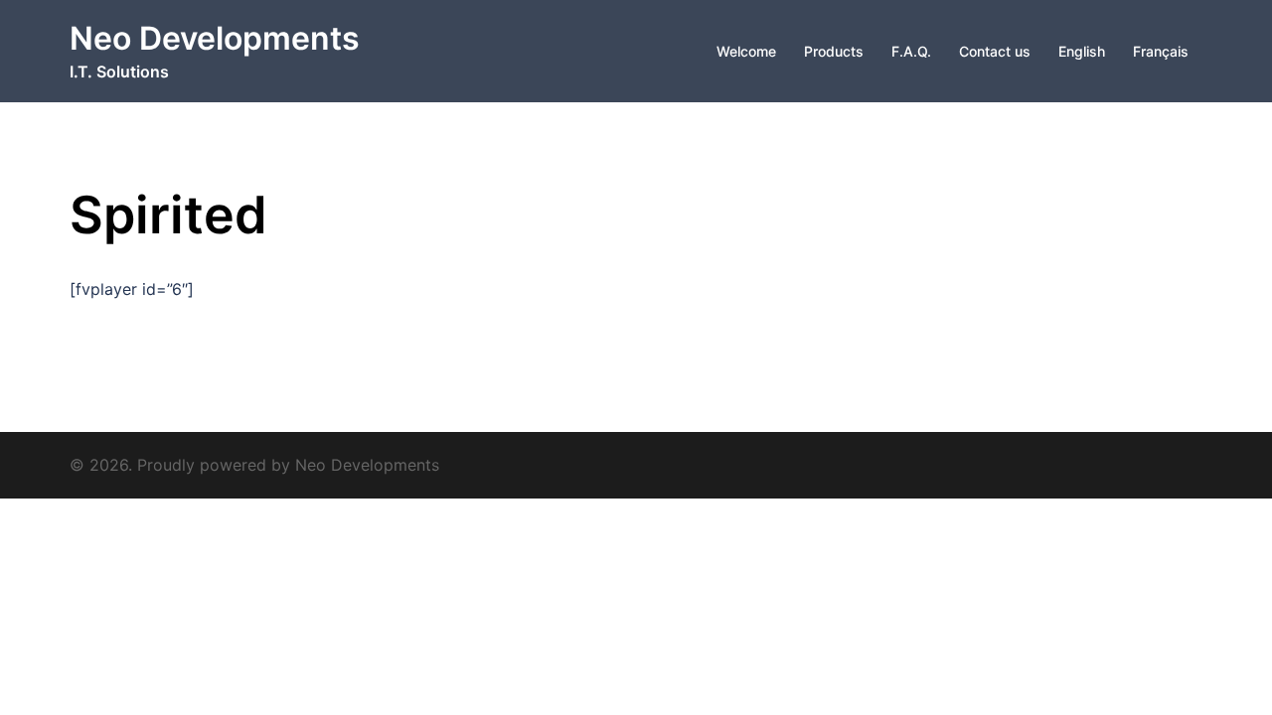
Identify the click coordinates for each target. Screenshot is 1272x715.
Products (834, 51)
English (1081, 51)
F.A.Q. (911, 51)
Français (1161, 51)
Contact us (995, 51)
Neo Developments (215, 38)
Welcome (746, 51)
